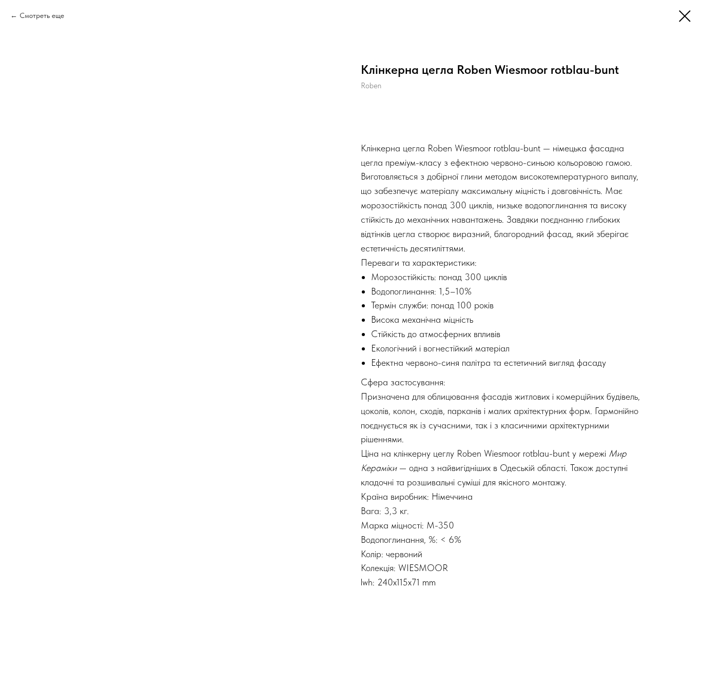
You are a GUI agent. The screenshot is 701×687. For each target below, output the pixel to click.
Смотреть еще (42, 15)
